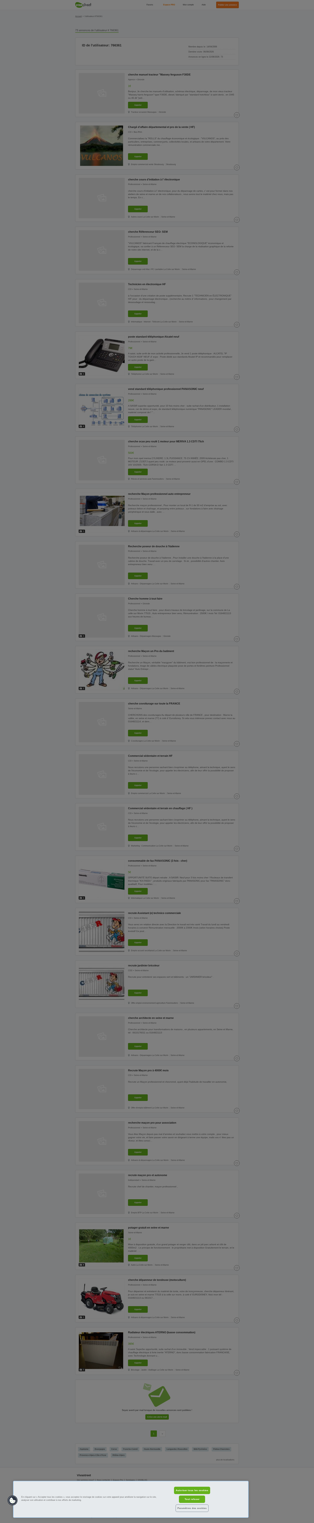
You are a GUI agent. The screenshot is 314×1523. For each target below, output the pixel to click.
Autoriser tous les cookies (192, 1490)
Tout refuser (192, 1499)
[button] (12, 1500)
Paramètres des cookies (192, 1508)
